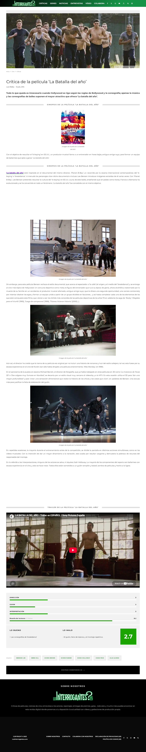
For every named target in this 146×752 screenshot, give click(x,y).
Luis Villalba (10, 87)
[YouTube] (119, 3)
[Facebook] (107, 3)
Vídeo (88, 3)
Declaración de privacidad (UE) (108, 736)
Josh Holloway (84, 658)
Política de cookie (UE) (112, 739)
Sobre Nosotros (53, 736)
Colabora (99, 3)
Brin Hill (35, 658)
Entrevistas (77, 3)
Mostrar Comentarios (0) (71, 670)
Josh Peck (100, 658)
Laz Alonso (115, 658)
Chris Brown (50, 658)
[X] (111, 3)
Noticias (63, 3)
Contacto (66, 736)
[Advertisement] (73, 203)
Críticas (43, 3)
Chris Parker (67, 658)
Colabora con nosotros (83, 736)
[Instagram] (115, 3)
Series (53, 3)
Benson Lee (21, 658)
